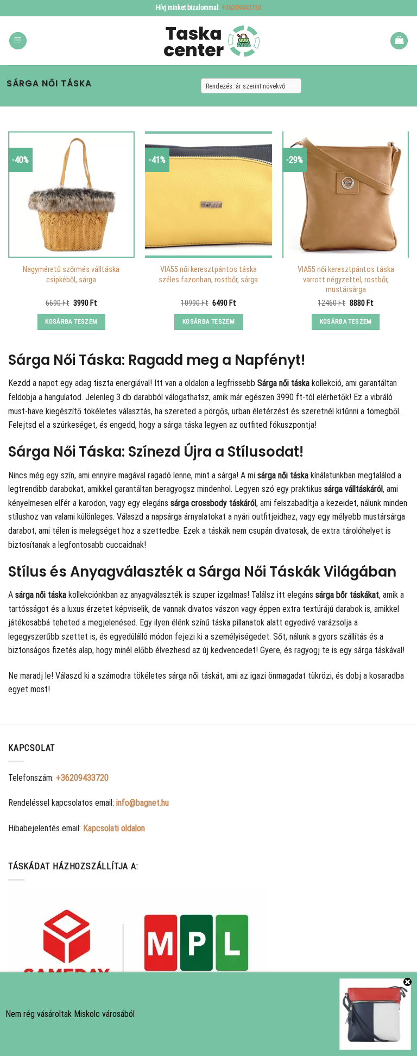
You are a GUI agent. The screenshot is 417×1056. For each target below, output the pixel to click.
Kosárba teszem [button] (71, 321)
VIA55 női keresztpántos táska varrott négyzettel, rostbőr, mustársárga (346, 279)
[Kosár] (399, 41)
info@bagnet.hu (142, 803)
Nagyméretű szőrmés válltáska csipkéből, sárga (71, 274)
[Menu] (18, 41)
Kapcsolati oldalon (114, 828)
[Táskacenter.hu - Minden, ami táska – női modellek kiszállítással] (208, 41)
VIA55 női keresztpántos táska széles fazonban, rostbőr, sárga (208, 274)
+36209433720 (241, 7)
